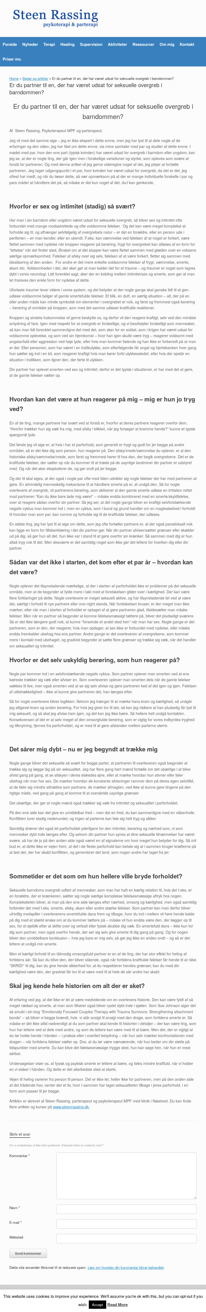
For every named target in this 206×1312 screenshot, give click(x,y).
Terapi (49, 44)
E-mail (15, 1222)
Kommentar (19, 1155)
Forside (10, 44)
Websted (16, 1237)
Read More (117, 1304)
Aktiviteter (117, 44)
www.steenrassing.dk (71, 1106)
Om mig (167, 44)
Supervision (91, 44)
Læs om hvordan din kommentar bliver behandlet (126, 1267)
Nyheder (30, 44)
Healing (67, 44)
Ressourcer (143, 44)
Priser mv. (12, 59)
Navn (14, 1207)
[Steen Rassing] (55, 18)
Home (14, 78)
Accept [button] (97, 1304)
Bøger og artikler (35, 78)
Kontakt (187, 44)
